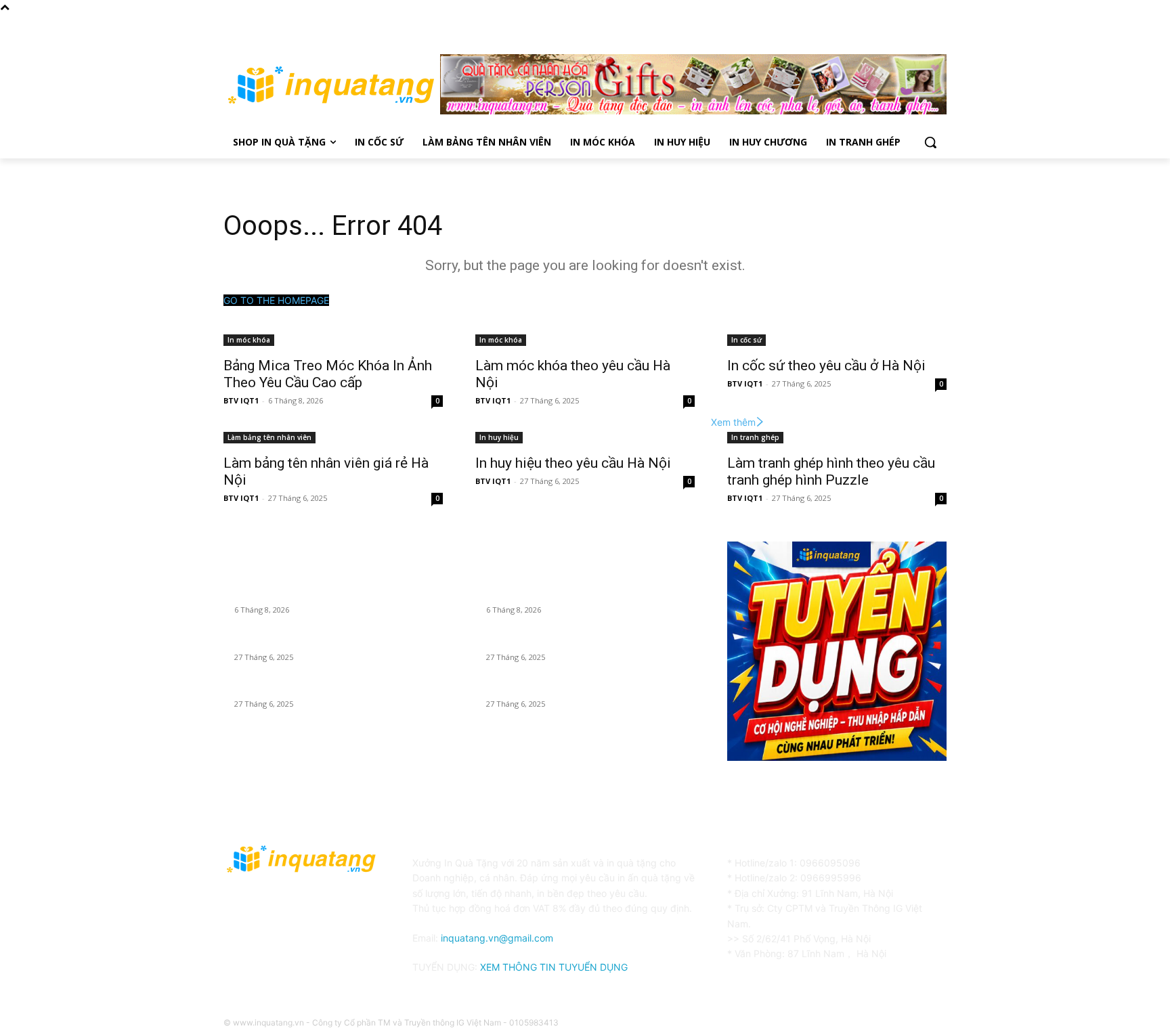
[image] (837, 651)
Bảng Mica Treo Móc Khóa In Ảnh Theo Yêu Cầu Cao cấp (327, 374)
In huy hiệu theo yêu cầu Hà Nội (573, 463)
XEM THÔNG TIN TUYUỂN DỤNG (554, 967)
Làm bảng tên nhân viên (269, 437)
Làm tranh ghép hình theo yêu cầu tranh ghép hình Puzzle (831, 471)
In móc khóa (249, 340)
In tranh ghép (755, 437)
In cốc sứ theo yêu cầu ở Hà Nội (826, 365)
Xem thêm (733, 422)
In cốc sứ (746, 340)
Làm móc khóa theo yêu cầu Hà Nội (308, 640)
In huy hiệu (499, 437)
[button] (930, 142)
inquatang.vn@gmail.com (497, 938)
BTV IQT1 (241, 400)
